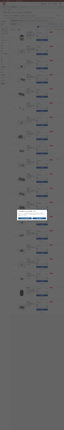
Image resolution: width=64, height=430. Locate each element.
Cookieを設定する (39, 218)
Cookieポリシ (20, 215)
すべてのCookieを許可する (25, 218)
